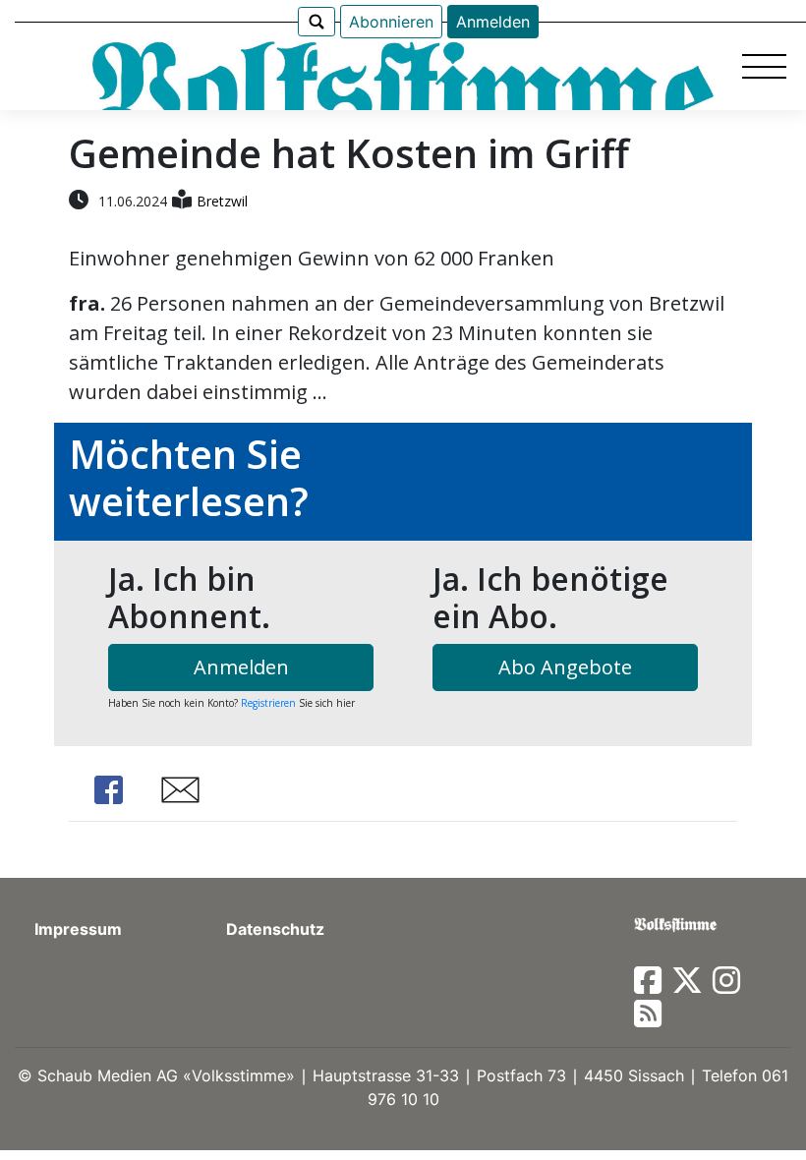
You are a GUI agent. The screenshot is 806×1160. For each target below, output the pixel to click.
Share (108, 790)
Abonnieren (391, 21)
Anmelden (493, 21)
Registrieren (268, 703)
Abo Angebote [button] (565, 667)
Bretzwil (222, 201)
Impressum (78, 929)
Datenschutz (275, 929)
